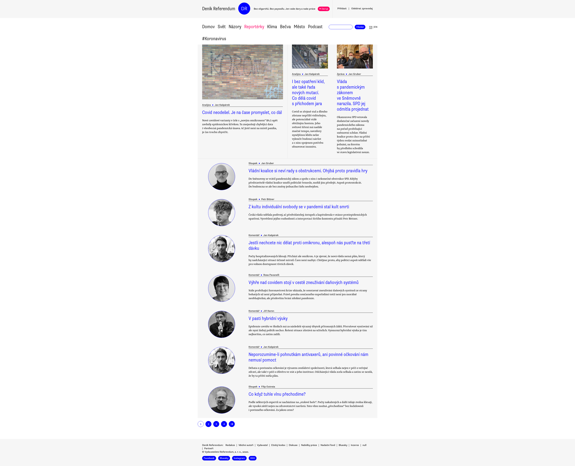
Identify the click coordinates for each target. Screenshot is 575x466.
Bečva (285, 27)
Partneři (208, 448)
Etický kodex (278, 445)
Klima (272, 27)
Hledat (360, 26)
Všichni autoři (246, 445)
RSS (252, 458)
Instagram (239, 458)
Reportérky (254, 27)
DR (244, 9)
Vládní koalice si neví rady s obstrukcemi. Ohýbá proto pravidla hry (308, 171)
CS (370, 26)
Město (299, 27)
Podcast (315, 27)
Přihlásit (341, 8)
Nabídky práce (309, 445)
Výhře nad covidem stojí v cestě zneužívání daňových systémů (304, 282)
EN (375, 26)
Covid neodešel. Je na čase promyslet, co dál (242, 112)
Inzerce (355, 445)
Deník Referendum (218, 9)
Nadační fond (328, 445)
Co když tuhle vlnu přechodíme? (277, 394)
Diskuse (293, 445)
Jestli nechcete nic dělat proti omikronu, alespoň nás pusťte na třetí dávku (309, 245)
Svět (222, 27)
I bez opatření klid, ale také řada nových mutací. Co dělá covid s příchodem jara (308, 92)
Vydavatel (262, 445)
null (364, 445)
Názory (235, 27)
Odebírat (362, 8)
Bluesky (343, 445)
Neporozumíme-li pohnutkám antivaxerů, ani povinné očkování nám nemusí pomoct (308, 357)
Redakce (230, 445)
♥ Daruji (323, 8)
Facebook (209, 458)
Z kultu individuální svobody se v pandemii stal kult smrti (299, 207)
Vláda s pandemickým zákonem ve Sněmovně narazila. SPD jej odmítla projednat (353, 95)
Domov (208, 27)
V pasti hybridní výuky (268, 318)
